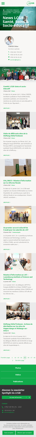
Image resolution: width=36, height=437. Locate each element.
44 (21, 358)
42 (15, 358)
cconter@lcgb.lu (15, 60)
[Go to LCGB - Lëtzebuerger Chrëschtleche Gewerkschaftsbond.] (4, 10)
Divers (13, 91)
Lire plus (6, 108)
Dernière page (19, 360)
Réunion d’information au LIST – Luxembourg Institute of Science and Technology (17, 277)
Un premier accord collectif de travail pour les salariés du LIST (15, 229)
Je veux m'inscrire (15, 397)
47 (31, 358)
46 (28, 358)
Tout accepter (8, 433)
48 (34, 358)
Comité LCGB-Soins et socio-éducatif (14, 87)
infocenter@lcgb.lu (9, 412)
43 (18, 358)
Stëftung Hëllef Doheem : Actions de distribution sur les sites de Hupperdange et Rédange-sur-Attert (17, 327)
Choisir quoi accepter (24, 433)
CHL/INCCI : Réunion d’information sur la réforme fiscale (17, 181)
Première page (5, 358)
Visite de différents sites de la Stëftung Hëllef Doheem (15, 134)
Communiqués (16, 232)
